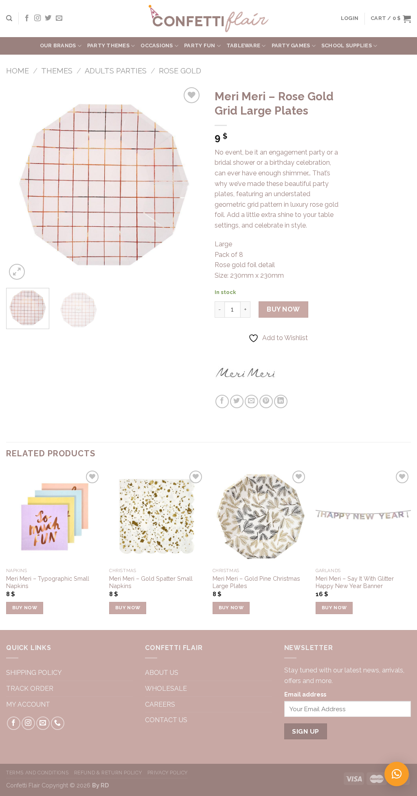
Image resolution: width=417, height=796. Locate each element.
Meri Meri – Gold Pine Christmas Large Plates (256, 582)
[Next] (188, 183)
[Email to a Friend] (251, 401)
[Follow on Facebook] (27, 18)
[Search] (9, 18)
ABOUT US (161, 673)
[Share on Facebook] (222, 401)
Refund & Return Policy (108, 772)
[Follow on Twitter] (48, 18)
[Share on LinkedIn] (281, 401)
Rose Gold (180, 70)
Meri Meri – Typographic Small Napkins (47, 582)
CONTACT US (167, 720)
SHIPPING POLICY (34, 673)
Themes (56, 70)
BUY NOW (283, 309)
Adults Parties (116, 70)
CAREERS (161, 704)
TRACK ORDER (29, 688)
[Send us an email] (59, 18)
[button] (396, 774)
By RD (100, 785)
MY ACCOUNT (28, 704)
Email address (305, 694)
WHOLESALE (166, 688)
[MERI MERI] (245, 372)
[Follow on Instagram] (37, 18)
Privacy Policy (167, 772)
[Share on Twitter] (237, 401)
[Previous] (20, 183)
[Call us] (57, 723)
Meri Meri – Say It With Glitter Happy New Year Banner (355, 582)
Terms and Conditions (37, 772)
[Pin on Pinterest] (266, 401)
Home (17, 70)
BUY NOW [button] (24, 607)
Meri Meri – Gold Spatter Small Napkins (151, 582)
